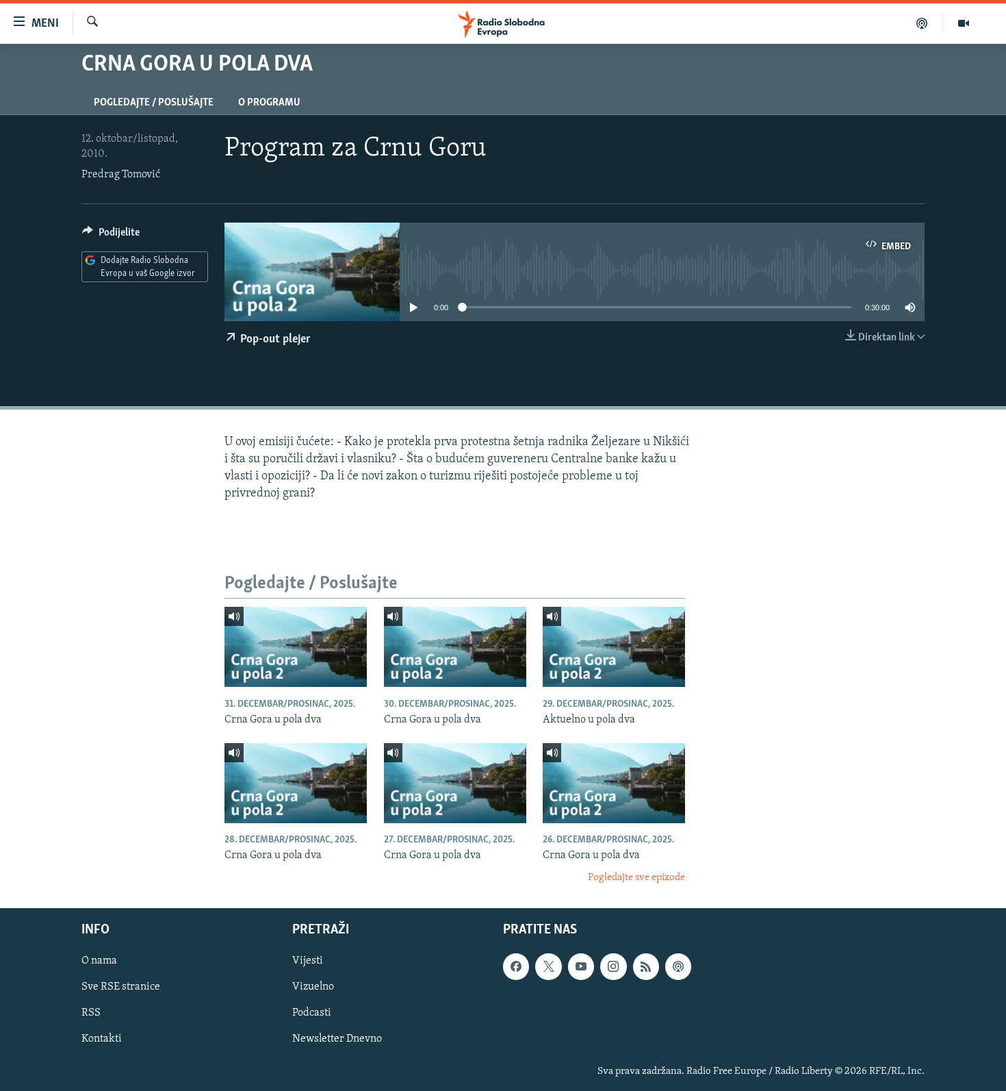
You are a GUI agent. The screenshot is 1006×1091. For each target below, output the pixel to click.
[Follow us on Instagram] (613, 967)
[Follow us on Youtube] (581, 967)
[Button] (111, 236)
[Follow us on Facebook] (516, 967)
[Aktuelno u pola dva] (614, 647)
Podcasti (311, 1013)
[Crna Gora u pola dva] (295, 647)
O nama (99, 961)
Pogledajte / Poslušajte (154, 102)
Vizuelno (313, 987)
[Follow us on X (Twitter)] (548, 967)
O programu (269, 102)
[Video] (963, 23)
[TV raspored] (678, 967)
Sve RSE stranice (120, 987)
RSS (91, 1013)
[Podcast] (922, 23)
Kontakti (101, 1039)
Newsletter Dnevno (337, 1039)
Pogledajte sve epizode (636, 878)
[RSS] (646, 967)
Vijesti (307, 961)
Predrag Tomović (120, 174)
